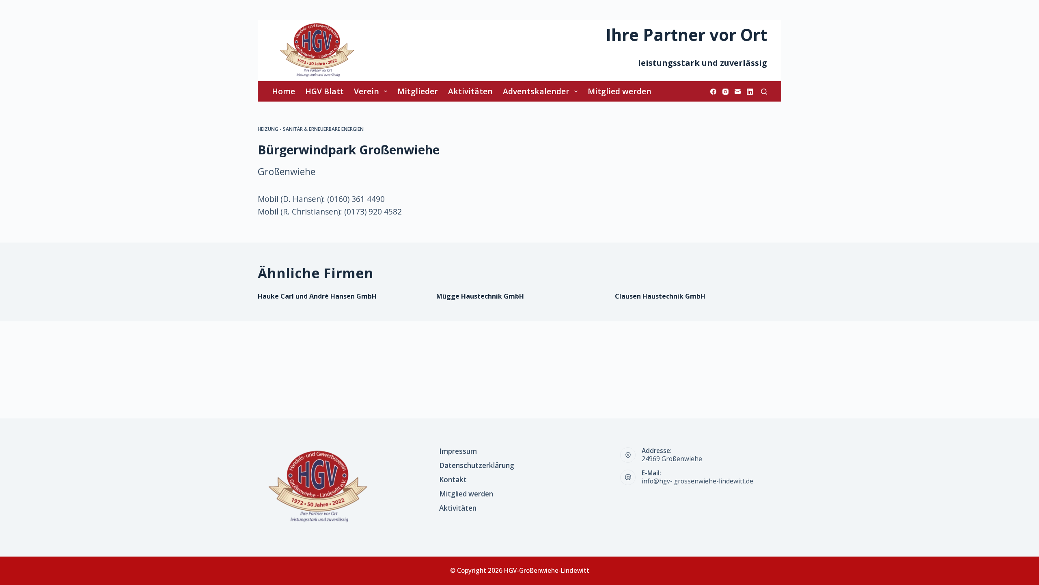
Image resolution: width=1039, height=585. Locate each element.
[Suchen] (764, 92)
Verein (366, 91)
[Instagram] (725, 92)
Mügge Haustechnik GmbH (480, 296)
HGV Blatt (324, 91)
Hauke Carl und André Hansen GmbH (317, 296)
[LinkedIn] (750, 92)
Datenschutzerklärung (476, 465)
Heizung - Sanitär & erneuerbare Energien (311, 129)
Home (283, 91)
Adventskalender (536, 91)
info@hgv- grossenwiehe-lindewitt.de (697, 481)
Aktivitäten (470, 91)
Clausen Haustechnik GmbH (660, 296)
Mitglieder (417, 91)
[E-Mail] (738, 92)
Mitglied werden (619, 91)
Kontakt (453, 479)
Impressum (458, 451)
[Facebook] (713, 92)
